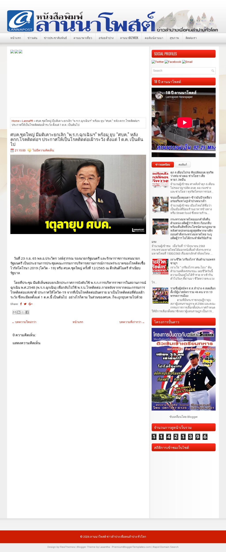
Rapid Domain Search (166, 547)
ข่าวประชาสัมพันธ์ (55, 37)
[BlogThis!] (19, 312)
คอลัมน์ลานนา (154, 37)
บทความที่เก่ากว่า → (132, 322)
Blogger (192, 416)
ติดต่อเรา (191, 37)
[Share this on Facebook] (21, 304)
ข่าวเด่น (32, 37)
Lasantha (105, 547)
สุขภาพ (174, 37)
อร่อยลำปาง (106, 37)
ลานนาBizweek (129, 37)
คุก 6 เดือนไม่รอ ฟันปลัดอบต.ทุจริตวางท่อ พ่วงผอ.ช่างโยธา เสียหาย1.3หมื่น (191, 176)
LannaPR (27, 121)
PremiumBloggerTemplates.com (131, 547)
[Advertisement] (78, 85)
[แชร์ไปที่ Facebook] (27, 312)
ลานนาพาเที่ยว (82, 37)
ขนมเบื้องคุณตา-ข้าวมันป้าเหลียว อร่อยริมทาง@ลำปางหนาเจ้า (191, 199)
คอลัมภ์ (183, 164)
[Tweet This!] (25, 304)
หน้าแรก (15, 37)
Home (15, 121)
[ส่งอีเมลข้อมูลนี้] (14, 312)
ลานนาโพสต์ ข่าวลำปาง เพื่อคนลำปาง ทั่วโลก (118, 536)
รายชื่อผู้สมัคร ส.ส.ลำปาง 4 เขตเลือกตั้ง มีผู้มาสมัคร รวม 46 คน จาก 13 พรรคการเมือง (193, 292)
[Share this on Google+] (31, 304)
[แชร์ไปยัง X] (23, 312)
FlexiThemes (67, 547)
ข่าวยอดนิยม (162, 164)
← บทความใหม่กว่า (24, 322)
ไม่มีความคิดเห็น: (44, 150)
